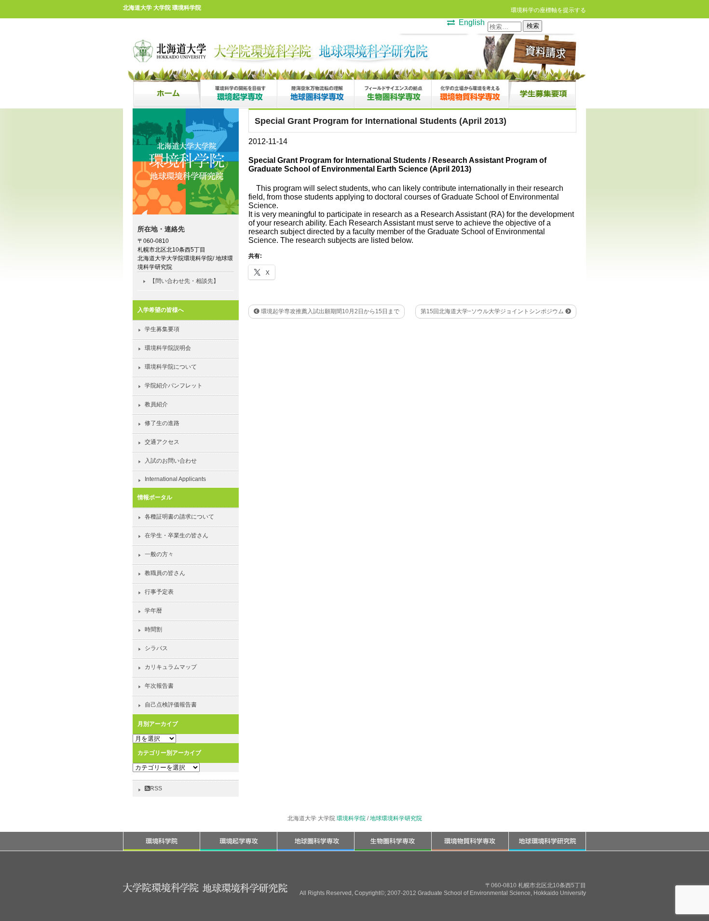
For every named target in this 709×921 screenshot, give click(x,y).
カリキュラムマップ (171, 667)
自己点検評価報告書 (171, 704)
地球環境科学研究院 (396, 818)
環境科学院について (171, 366)
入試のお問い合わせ (171, 460)
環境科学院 (351, 818)
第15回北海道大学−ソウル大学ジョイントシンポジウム (493, 311)
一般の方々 (159, 554)
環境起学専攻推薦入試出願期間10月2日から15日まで (329, 311)
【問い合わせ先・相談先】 (184, 281)
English (472, 22)
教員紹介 (156, 404)
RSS (156, 788)
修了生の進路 (162, 423)
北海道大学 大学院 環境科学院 (162, 7)
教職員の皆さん (165, 573)
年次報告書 (159, 685)
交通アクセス (162, 442)
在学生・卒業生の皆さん (176, 535)
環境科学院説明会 (168, 348)
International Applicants (175, 479)
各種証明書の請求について (179, 516)
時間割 (153, 629)
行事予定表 (159, 591)
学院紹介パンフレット (174, 385)
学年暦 (153, 610)
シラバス (156, 648)
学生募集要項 (162, 329)
